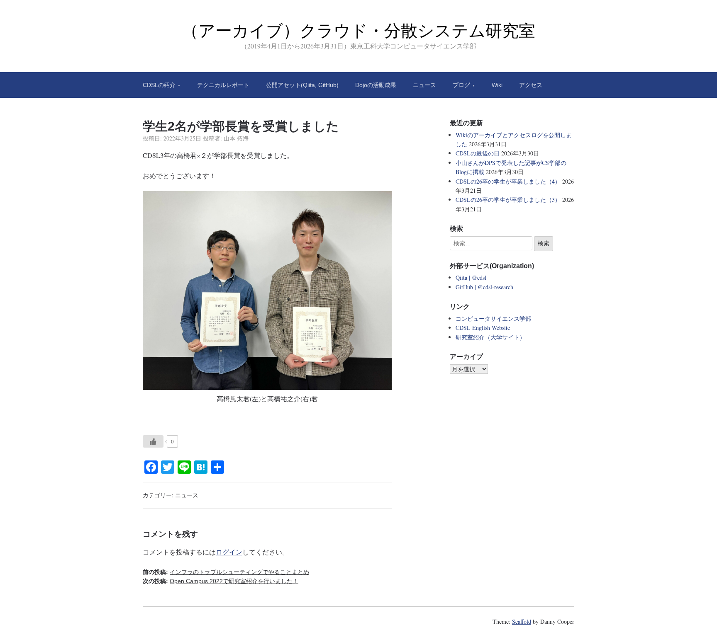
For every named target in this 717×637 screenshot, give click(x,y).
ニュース (424, 85)
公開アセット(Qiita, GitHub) (302, 85)
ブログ (461, 85)
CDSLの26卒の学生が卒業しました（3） (508, 199)
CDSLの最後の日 (478, 153)
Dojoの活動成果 (375, 85)
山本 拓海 (236, 138)
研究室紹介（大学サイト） (490, 337)
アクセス (530, 85)
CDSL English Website (483, 328)
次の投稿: (220, 581)
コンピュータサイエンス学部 (493, 318)
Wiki (497, 85)
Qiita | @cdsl (471, 277)
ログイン (229, 551)
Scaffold (521, 621)
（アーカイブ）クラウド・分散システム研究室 (358, 31)
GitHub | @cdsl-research (484, 287)
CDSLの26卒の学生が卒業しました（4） (508, 181)
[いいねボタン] (153, 441)
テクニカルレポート (223, 85)
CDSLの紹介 (159, 85)
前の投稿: (226, 572)
